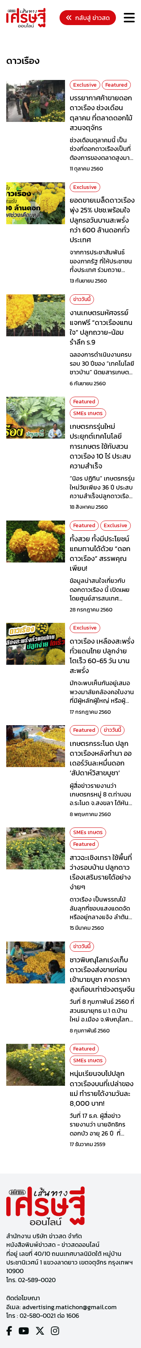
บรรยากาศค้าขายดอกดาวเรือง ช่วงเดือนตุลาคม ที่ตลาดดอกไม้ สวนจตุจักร (101, 113)
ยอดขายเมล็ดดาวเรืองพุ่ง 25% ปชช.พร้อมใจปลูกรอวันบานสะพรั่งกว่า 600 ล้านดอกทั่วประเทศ (102, 220)
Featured (116, 85)
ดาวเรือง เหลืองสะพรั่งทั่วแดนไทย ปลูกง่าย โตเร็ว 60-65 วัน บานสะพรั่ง (102, 656)
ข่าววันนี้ (81, 299)
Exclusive (85, 85)
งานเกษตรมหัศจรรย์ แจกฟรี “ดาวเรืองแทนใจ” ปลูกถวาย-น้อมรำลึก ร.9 (101, 327)
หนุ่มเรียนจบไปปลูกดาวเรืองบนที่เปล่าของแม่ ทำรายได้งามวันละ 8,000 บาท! (102, 1088)
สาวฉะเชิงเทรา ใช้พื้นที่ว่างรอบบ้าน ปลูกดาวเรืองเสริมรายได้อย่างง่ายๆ (101, 872)
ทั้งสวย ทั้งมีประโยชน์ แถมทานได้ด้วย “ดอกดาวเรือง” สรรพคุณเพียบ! (100, 553)
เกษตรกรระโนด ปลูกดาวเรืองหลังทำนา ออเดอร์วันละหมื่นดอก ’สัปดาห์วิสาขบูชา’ (101, 758)
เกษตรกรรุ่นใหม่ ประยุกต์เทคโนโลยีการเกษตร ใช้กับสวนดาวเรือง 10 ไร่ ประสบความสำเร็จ (100, 446)
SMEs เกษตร (88, 413)
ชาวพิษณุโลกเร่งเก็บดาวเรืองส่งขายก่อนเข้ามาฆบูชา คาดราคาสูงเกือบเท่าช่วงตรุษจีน (102, 974)
